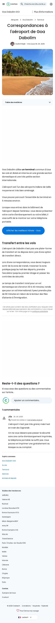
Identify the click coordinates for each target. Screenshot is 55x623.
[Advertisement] (27, 136)
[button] (4, 4)
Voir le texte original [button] (34, 420)
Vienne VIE (6, 499)
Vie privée (36, 606)
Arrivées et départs (9, 478)
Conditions (26, 606)
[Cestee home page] (12, 4)
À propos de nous (9, 593)
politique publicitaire (40, 311)
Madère (5, 547)
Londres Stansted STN (10, 508)
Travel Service (7, 539)
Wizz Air (5, 534)
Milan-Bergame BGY (10, 521)
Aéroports (14, 20)
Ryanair (5, 504)
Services (5, 474)
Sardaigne (6, 517)
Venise (4, 556)
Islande (5, 560)
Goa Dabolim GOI (11, 11)
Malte (4, 552)
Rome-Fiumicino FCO (10, 512)
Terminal (40, 20)
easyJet (5, 525)
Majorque (5, 578)
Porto (4, 582)
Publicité (45, 606)
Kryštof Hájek (20, 44)
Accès (4, 465)
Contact (5, 597)
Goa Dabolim (28, 20)
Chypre (5, 573)
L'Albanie (5, 565)
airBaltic (5, 495)
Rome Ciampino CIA (10, 530)
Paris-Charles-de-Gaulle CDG (14, 543)
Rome (4, 569)
